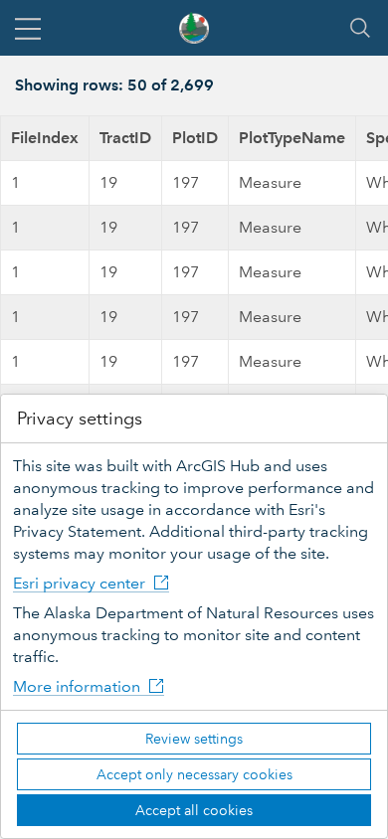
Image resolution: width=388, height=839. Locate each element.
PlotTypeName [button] (292, 137)
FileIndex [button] (45, 137)
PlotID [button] (195, 137)
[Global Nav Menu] (28, 28)
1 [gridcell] (15, 182)
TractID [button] (125, 137)
